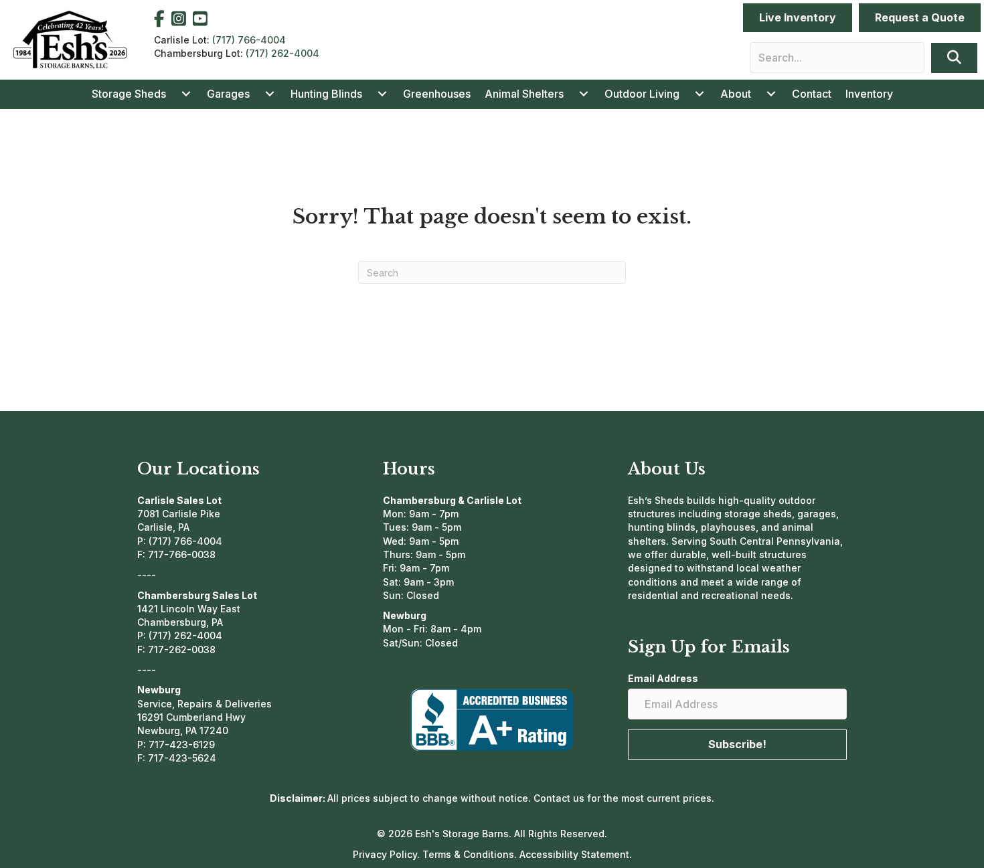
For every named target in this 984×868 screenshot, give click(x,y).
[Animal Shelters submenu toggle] (583, 94)
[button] (954, 58)
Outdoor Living (641, 93)
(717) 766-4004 (249, 40)
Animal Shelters (524, 93)
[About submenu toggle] (771, 94)
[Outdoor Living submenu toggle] (699, 94)
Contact (811, 93)
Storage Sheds (129, 93)
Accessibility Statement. (575, 854)
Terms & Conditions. (470, 854)
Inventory (869, 93)
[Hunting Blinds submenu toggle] (382, 94)
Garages (228, 93)
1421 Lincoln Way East (188, 608)
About (735, 93)
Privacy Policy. (387, 854)
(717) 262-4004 (282, 53)
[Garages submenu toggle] (269, 94)
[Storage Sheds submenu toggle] (186, 94)
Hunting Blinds (326, 93)
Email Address (663, 678)
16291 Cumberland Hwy (191, 717)
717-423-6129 (182, 744)
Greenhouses (437, 93)
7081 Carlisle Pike (178, 513)
